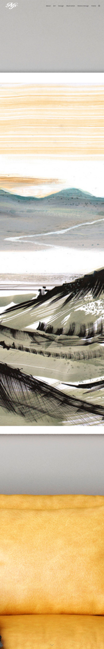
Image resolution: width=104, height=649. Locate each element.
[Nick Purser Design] (11, 6)
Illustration (70, 6)
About (48, 6)
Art (54, 6)
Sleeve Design (83, 6)
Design (61, 6)
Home (93, 6)
